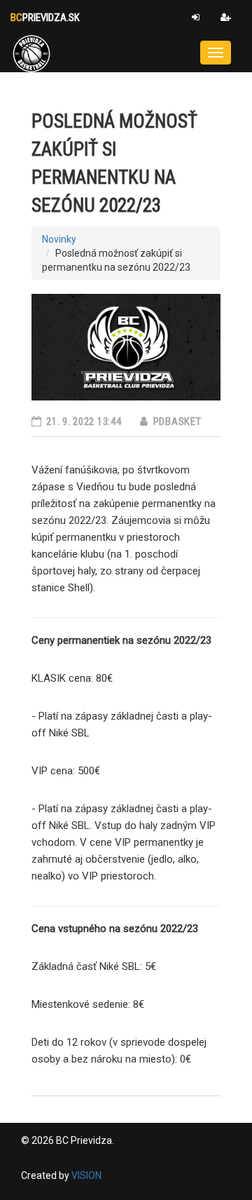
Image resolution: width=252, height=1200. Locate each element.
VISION (86, 1175)
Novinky (59, 239)
